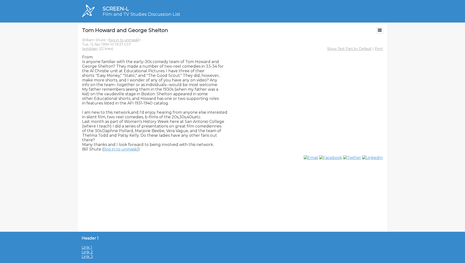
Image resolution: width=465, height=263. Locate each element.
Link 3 (87, 256)
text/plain (90, 49)
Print (379, 49)
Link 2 (87, 252)
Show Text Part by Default (349, 49)
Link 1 (87, 247)
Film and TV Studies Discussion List (141, 14)
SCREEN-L (116, 9)
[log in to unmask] (123, 40)
